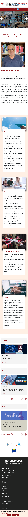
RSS (3, 490)
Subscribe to (1, 112)
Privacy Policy (5, 503)
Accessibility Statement (7, 501)
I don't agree (15, 515)
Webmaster (4, 488)
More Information (4, 513)
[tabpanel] (14, 26)
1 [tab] (13, 29)
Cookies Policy (5, 506)
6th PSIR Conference (7, 358)
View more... (3, 106)
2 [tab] (15, 29)
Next (26, 18)
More (3, 362)
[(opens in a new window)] (10, 444)
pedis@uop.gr (6, 477)
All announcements (5, 398)
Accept (9, 515)
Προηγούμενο (1, 18)
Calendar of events (5, 434)
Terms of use (5, 508)
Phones (3, 484)
